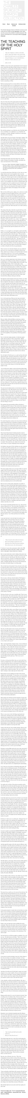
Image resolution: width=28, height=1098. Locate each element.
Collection (13, 18)
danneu (23, 1092)
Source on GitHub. (5, 1093)
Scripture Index (22, 24)
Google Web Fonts (17, 1092)
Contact (14, 25)
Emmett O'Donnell (20, 1090)
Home (4, 24)
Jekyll (2, 1092)
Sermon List (14, 24)
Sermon (10, 14)
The (6, 2)
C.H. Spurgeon (15, 31)
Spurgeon (12, 10)
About (8, 24)
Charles (10, 6)
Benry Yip (9, 1090)
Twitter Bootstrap (8, 1092)
